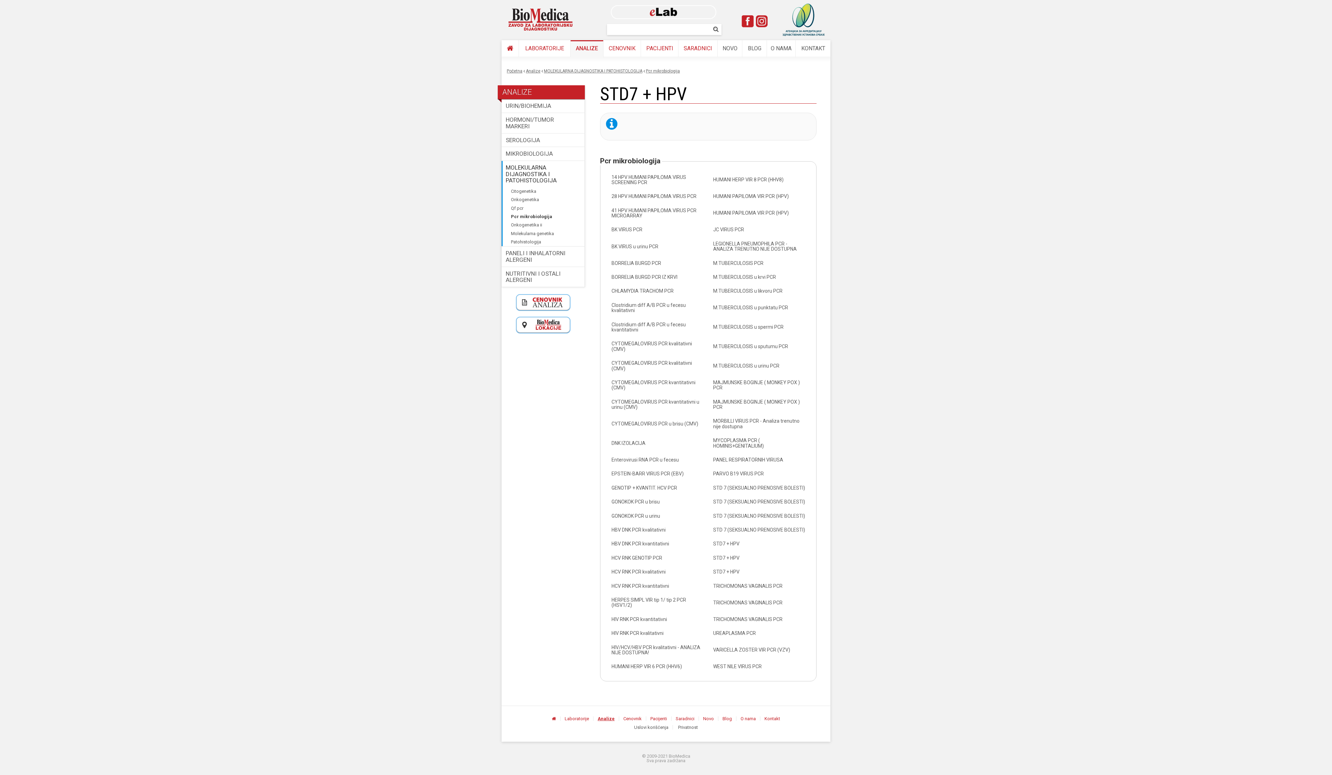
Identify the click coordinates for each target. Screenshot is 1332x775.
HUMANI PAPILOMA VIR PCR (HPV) (751, 196)
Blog (754, 48)
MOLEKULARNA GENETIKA (532, 233)
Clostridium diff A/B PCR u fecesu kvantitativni (649, 327)
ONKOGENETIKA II (526, 224)
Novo (730, 48)
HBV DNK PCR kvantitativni (640, 543)
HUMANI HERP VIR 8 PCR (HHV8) (748, 179)
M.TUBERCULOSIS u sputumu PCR (750, 346)
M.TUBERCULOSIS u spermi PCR (748, 327)
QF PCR (517, 208)
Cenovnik (622, 48)
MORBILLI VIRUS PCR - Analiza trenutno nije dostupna (756, 423)
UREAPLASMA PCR (734, 633)
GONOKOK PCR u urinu (636, 516)
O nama (781, 48)
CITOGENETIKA (523, 191)
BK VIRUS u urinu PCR (635, 246)
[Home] (541, 20)
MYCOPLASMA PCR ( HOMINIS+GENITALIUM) (738, 443)
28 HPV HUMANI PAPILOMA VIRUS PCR (654, 196)
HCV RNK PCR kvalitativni (639, 572)
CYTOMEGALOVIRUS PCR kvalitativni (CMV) (652, 346)
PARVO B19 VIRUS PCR (738, 473)
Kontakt (813, 48)
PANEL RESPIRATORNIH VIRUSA (748, 460)
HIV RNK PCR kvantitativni (639, 619)
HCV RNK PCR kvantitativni (640, 586)
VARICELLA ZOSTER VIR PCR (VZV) (751, 650)
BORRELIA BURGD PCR (636, 263)
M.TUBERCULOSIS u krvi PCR (744, 277)
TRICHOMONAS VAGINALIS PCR (748, 586)
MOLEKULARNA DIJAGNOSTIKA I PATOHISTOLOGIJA (593, 71)
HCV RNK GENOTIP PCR (637, 558)
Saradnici (698, 48)
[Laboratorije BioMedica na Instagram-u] (761, 21)
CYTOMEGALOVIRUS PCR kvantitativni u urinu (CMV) (655, 404)
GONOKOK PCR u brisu (636, 502)
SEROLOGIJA (523, 140)
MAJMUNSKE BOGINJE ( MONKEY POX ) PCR (756, 385)
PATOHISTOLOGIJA (526, 241)
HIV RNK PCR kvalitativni (638, 633)
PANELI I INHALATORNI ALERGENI (535, 256)
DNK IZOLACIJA (629, 443)
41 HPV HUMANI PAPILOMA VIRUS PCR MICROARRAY (654, 213)
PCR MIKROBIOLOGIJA (663, 71)
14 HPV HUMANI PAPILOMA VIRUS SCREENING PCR (649, 179)
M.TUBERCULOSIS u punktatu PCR (750, 307)
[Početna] (510, 48)
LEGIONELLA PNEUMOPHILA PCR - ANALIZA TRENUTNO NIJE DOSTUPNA (755, 246)
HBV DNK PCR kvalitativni (639, 530)
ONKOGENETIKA (525, 199)
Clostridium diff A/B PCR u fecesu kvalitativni (649, 307)
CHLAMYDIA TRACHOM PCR (643, 291)
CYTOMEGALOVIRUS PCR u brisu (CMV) (655, 424)
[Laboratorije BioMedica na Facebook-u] (748, 21)
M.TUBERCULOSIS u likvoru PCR (748, 291)
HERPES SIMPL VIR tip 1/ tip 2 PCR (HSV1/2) (649, 602)
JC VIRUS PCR (728, 229)
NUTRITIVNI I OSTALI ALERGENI (533, 277)
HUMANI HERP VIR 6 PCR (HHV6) (647, 666)
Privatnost (688, 727)
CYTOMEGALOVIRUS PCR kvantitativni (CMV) (653, 385)
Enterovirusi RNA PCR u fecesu (645, 460)
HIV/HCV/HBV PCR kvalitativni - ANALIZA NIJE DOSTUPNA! (656, 650)
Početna (514, 71)
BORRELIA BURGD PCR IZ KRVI (644, 277)
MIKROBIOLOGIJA (529, 153)
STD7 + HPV (726, 543)
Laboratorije (544, 48)
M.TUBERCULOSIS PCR (738, 263)
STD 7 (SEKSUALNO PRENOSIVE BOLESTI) (759, 488)
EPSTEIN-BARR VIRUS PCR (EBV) (648, 473)
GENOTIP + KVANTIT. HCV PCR (644, 488)
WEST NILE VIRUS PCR (737, 666)
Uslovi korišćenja (651, 727)
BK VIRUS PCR (627, 229)
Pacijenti (659, 48)
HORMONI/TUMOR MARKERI (530, 123)
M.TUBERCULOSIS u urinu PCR (746, 366)
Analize (587, 48)
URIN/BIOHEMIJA (528, 105)
